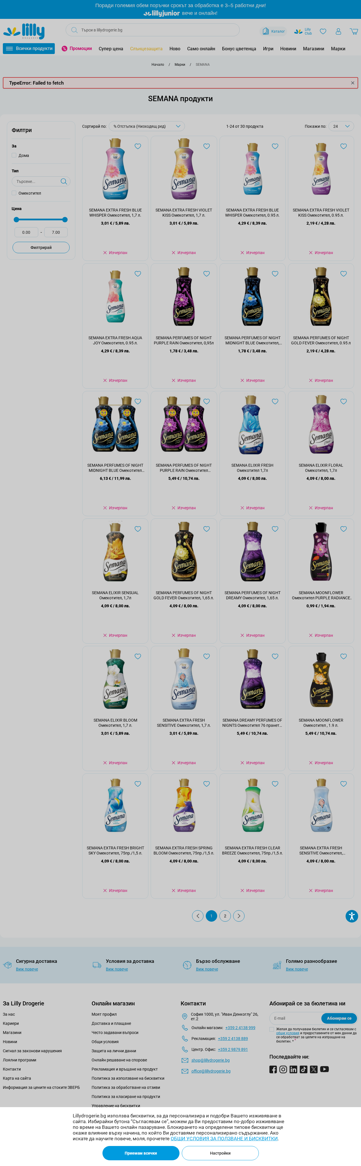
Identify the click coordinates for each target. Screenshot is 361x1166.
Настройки (220, 1153)
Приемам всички (141, 1153)
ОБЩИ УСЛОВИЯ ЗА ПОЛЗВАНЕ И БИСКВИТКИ (224, 1138)
